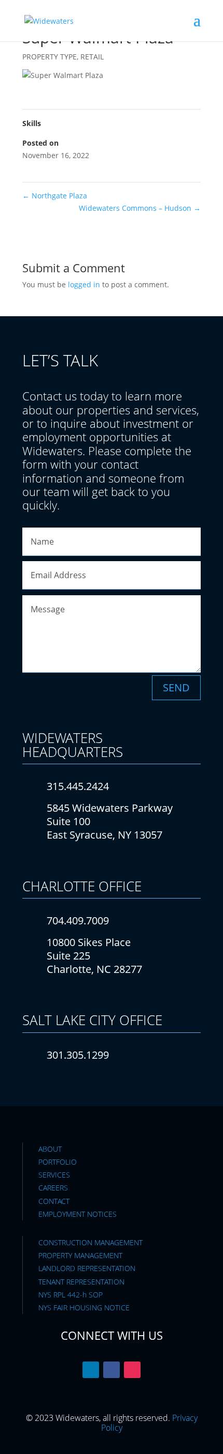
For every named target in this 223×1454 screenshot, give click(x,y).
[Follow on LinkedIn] (90, 1370)
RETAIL (92, 56)
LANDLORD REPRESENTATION (86, 1268)
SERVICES (54, 1175)
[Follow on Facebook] (111, 1370)
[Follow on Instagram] (132, 1370)
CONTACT (53, 1201)
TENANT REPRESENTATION (81, 1282)
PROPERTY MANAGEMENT (80, 1255)
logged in (84, 284)
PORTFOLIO (57, 1162)
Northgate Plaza (54, 195)
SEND (176, 687)
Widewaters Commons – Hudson (140, 208)
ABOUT (50, 1149)
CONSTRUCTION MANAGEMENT (90, 1242)
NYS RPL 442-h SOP (70, 1295)
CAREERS (53, 1188)
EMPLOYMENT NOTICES (77, 1214)
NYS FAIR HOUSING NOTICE (84, 1307)
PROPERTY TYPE (49, 56)
